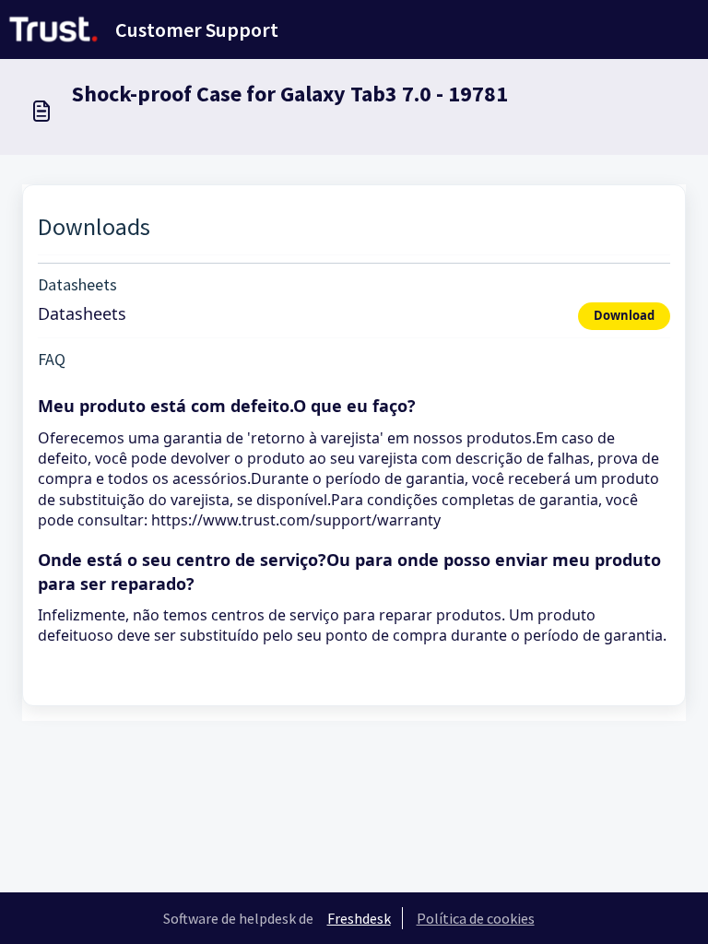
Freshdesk (359, 918)
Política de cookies (476, 918)
